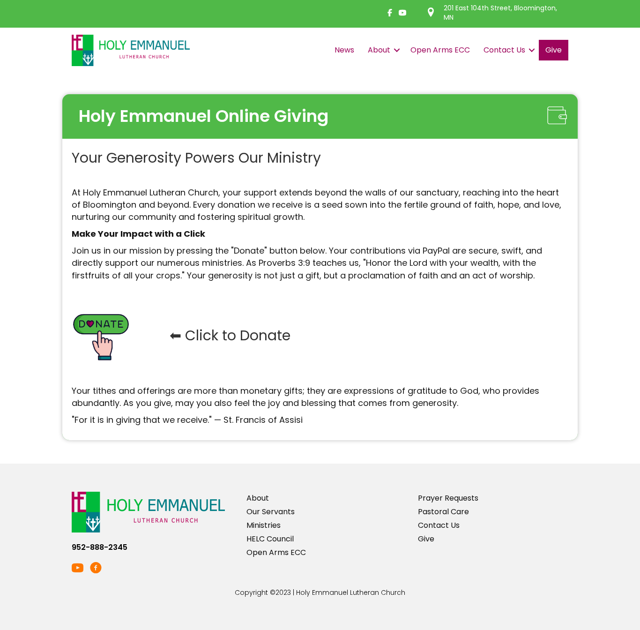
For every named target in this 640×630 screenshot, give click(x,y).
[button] (396, 50)
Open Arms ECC (440, 50)
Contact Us (504, 50)
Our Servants (270, 511)
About (379, 50)
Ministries (263, 525)
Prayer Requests (448, 498)
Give (553, 50)
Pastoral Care (443, 511)
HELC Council (270, 538)
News (344, 50)
